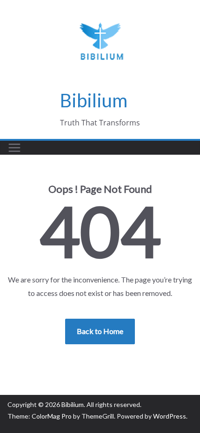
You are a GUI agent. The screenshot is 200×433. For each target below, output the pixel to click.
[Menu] (14, 148)
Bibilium (93, 100)
